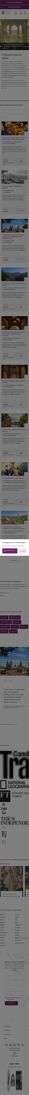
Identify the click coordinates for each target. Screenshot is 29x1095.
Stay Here (22, 551)
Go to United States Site (9, 551)
